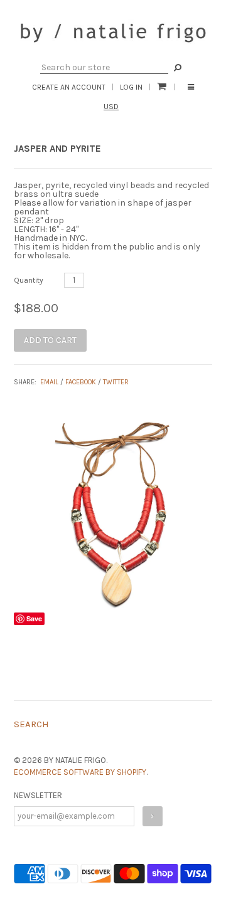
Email (49, 382)
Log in (131, 87)
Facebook (80, 382)
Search (31, 724)
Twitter (116, 382)
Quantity (28, 280)
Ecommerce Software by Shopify (80, 772)
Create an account (68, 87)
